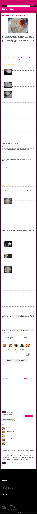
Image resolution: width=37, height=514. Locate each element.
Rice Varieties (19, 457)
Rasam (11, 457)
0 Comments (9, 360)
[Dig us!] (26, 330)
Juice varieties (4, 453)
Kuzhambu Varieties (19, 453)
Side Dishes (26, 457)
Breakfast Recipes (5, 450)
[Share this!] (11, 330)
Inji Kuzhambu (5, 489)
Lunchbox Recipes (29, 453)
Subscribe (4, 412)
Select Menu (1, 6)
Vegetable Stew (21, 58)
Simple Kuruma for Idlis (9, 438)
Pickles (27, 455)
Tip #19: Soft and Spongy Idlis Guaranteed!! (11, 434)
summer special (8, 459)
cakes (15, 450)
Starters (4, 459)
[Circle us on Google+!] (14, 330)
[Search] (32, 5)
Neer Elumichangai (6, 482)
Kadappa (18, 59)
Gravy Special (30, 452)
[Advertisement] (7, 2)
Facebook (8, 412)
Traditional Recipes (25, 459)
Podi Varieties (31, 455)
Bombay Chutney (8, 442)
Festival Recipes (26, 452)
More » (24, 507)
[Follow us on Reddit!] (20, 330)
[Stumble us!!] (22, 330)
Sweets (12, 459)
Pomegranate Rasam (6, 487)
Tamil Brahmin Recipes (16, 459)
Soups (32, 457)
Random (4, 462)
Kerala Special (9, 453)
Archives (13, 462)
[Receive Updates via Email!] (16, 330)
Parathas (24, 455)
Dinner (7, 452)
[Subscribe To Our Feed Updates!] (18, 330)
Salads (23, 457)
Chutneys (24, 450)
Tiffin (21, 459)
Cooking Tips (27, 450)
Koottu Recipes (14, 453)
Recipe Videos (15, 457)
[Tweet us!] (12, 330)
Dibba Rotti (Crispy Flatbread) (10, 431)
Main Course (4, 455)
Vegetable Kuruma (28, 58)
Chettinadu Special (19, 450)
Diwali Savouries (11, 452)
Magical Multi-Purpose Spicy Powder (8, 488)
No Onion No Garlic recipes (14, 455)
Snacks (30, 457)
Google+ (12, 412)
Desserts (31, 450)
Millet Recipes (8, 455)
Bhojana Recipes (7, 8)
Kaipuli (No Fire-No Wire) (6, 490)
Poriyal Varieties (5, 457)
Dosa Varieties (21, 452)
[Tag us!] (24, 330)
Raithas (8, 457)
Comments (22, 360)
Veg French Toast (8, 427)
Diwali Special (16, 452)
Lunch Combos (24, 453)
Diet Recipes (4, 452)
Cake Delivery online (10, 450)
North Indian (20, 455)
